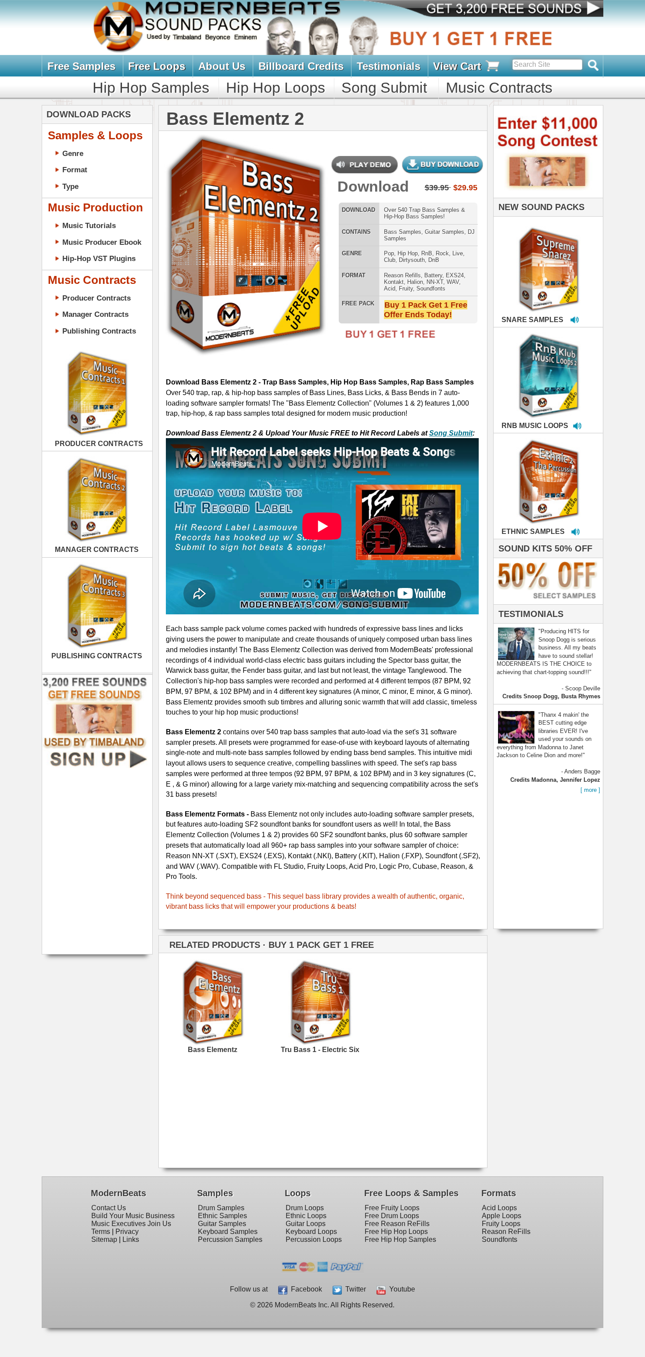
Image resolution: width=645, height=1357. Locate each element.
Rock (442, 253)
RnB (426, 253)
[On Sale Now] (546, 602)
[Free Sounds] (506, 9)
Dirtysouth (412, 260)
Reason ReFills (506, 1231)
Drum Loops (305, 1208)
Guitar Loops (306, 1223)
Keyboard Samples (228, 1231)
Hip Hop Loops (275, 87)
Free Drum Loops (392, 1215)
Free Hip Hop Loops (396, 1231)
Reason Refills (402, 275)
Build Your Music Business (133, 1215)
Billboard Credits (301, 66)
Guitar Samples (444, 232)
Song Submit (384, 87)
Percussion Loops (314, 1239)
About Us (221, 66)
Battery (433, 275)
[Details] (240, 998)
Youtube (400, 1289)
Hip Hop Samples (151, 87)
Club (389, 260)
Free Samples (81, 66)
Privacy (127, 1231)
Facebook (304, 1289)
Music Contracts (499, 87)
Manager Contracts (95, 314)
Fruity (406, 288)
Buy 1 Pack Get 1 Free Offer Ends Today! (425, 309)
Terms (100, 1231)
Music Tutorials (89, 225)
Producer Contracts (96, 298)
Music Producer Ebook (101, 242)
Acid (389, 288)
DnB (433, 260)
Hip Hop (408, 253)
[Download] (182, 238)
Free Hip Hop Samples (400, 1239)
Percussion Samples (230, 1239)
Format (74, 169)
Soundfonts (430, 288)
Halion (415, 282)
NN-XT (434, 282)
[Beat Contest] (547, 195)
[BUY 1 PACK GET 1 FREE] (245, 236)
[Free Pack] (387, 339)
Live (457, 253)
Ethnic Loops (306, 1215)
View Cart (458, 66)
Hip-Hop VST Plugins (99, 258)
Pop (389, 253)
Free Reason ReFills (397, 1223)
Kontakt (394, 282)
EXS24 (455, 275)
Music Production (95, 207)
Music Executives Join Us (131, 1223)
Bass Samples (402, 232)
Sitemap (104, 1239)
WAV (453, 282)
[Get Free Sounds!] (94, 766)
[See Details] (97, 393)
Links (130, 1239)
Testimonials (388, 66)
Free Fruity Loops (392, 1208)
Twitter (354, 1289)
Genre (72, 153)
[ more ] (590, 790)
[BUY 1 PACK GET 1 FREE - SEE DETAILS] (549, 259)
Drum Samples (221, 1208)
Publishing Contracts (99, 331)
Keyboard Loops (311, 1231)
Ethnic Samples (222, 1215)
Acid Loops (499, 1208)
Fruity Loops (501, 1223)
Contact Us (108, 1208)
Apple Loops (501, 1215)
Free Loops (156, 66)
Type (70, 186)
